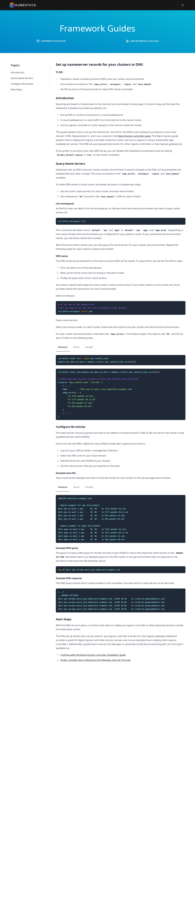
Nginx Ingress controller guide (134, 136)
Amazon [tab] (63, 347)
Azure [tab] (76, 347)
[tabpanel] (120, 387)
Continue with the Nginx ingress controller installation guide (93, 655)
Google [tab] (89, 347)
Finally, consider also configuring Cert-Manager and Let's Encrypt (95, 660)
